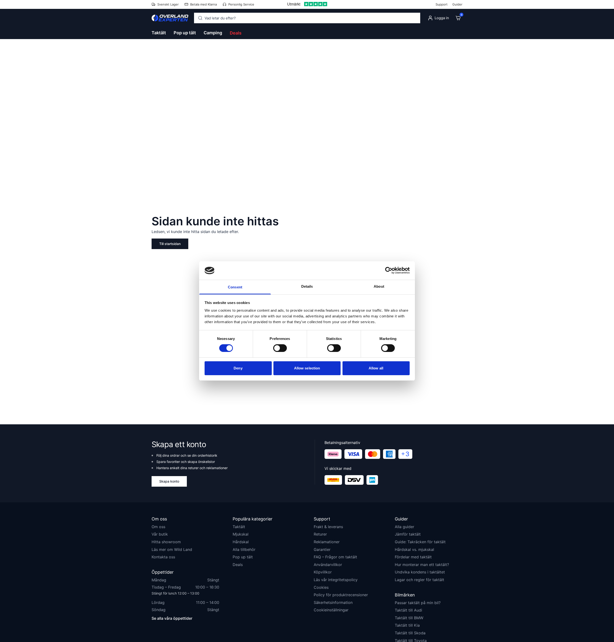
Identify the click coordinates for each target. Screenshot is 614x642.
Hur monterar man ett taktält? (422, 564)
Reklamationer (327, 541)
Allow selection (307, 368)
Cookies (321, 587)
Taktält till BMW (409, 617)
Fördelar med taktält (413, 556)
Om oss (158, 526)
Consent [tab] (235, 287)
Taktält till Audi (408, 610)
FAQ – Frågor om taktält (335, 556)
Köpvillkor (323, 572)
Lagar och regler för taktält (419, 579)
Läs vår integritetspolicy (336, 579)
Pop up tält (243, 556)
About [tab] (379, 286)
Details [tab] (307, 286)
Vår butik (160, 534)
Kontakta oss (163, 556)
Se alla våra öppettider (172, 618)
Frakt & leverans (328, 526)
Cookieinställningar (331, 609)
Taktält (239, 526)
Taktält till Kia (407, 625)
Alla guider (404, 526)
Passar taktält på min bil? (418, 602)
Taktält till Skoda (410, 632)
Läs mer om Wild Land (172, 549)
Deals (236, 32)
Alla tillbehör (244, 549)
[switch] (280, 348)
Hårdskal (241, 541)
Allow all (376, 368)
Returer (320, 534)
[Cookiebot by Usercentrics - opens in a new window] (389, 270)
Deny (238, 368)
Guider (457, 4)
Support (442, 4)
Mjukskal (240, 534)
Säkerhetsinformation (333, 602)
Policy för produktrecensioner (341, 594)
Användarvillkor (328, 564)
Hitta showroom (166, 541)
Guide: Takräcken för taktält (420, 541)
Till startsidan (170, 244)
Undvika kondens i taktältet (420, 572)
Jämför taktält (408, 534)
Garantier (322, 549)
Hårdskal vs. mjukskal (414, 549)
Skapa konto (169, 481)
